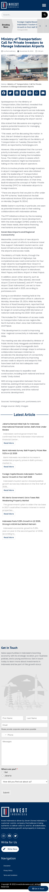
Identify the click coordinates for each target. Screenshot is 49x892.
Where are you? (9, 769)
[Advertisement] (24, 566)
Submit (6, 792)
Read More (9, 443)
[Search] (45, 15)
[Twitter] (15, 836)
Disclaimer (7, 866)
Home (3, 84)
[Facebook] (9, 836)
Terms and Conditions (10, 875)
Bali (6, 772)
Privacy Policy (8, 870)
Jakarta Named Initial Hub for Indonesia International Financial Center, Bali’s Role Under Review (24, 427)
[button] (44, 5)
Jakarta (8, 775)
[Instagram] (3, 836)
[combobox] (4, 735)
